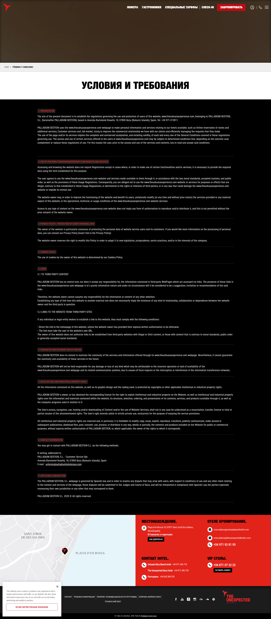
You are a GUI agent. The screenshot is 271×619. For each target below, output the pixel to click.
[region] (32, 599)
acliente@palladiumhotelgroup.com (64, 464)
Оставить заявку (223, 570)
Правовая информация (84, 597)
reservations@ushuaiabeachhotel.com (231, 529)
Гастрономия (151, 7)
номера (132, 7)
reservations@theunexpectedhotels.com (232, 538)
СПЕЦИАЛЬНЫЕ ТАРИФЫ (181, 7)
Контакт (68, 597)
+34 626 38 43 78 (244, 27)
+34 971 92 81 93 (244, 19)
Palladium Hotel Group (149, 616)
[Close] (57, 586)
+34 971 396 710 (179, 564)
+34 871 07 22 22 (225, 565)
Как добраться (156, 539)
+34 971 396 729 (181, 570)
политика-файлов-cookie (150, 597)
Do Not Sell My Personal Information (32, 607)
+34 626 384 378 (167, 576)
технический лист (113, 601)
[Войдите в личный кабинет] (253, 7)
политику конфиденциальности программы (117, 597)
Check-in (208, 7)
